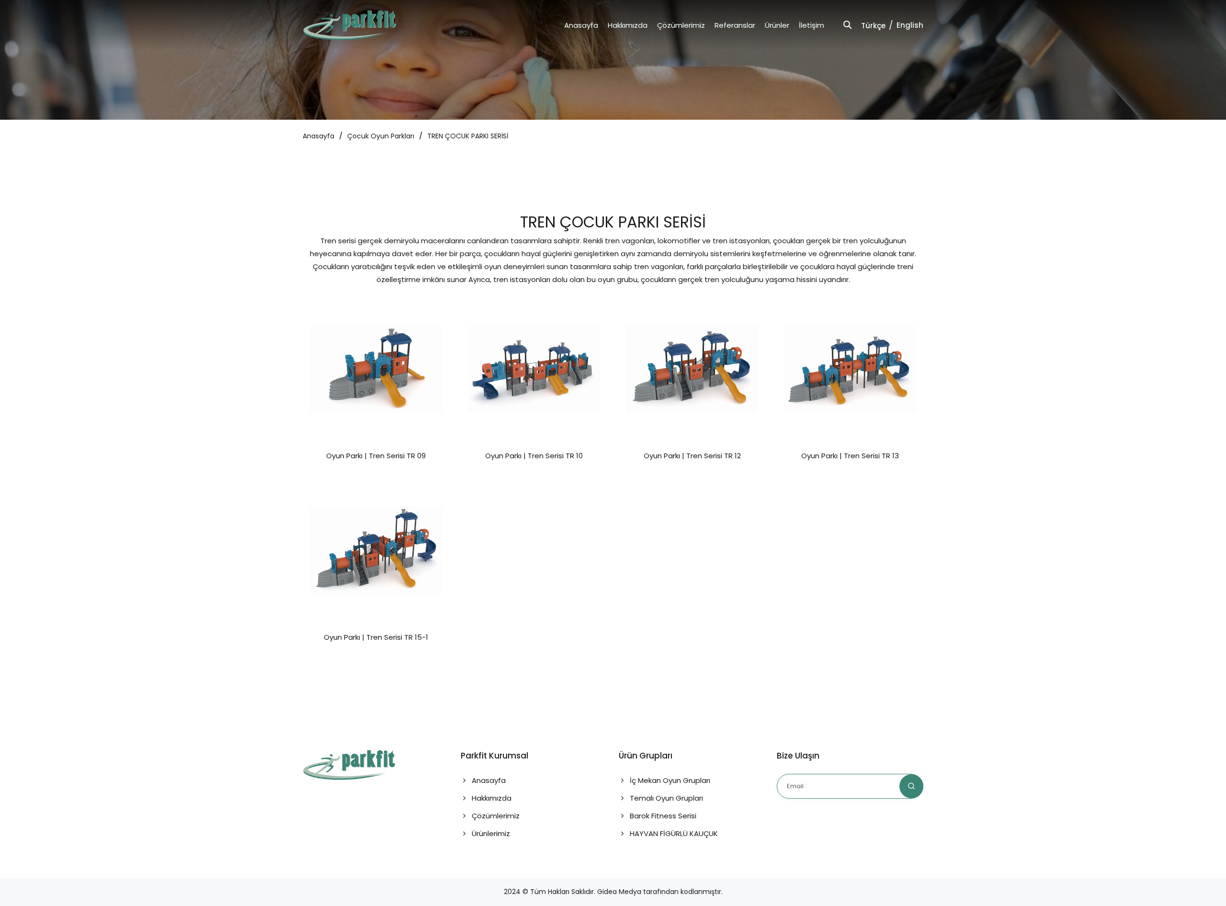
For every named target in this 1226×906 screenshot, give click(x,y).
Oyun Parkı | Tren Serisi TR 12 (692, 456)
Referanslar (735, 25)
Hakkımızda (627, 25)
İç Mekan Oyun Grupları (669, 780)
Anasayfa (581, 25)
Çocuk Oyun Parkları (380, 136)
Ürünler (777, 25)
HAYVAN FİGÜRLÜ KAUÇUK (673, 833)
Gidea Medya (619, 891)
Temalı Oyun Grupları (665, 798)
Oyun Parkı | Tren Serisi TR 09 (376, 456)
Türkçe (873, 26)
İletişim (811, 25)
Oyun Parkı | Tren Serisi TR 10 (534, 456)
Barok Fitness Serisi (662, 816)
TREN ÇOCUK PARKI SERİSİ (467, 136)
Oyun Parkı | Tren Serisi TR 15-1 (376, 637)
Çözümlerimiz (681, 25)
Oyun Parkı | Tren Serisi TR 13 (850, 456)
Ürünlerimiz (490, 833)
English (910, 25)
